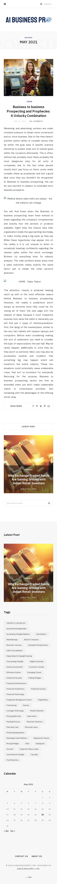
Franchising (11, 705)
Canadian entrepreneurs (38, 645)
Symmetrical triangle (15, 754)
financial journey (38, 689)
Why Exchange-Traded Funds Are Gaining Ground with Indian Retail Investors (28, 479)
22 (42, 814)
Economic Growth (36, 667)
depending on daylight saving (19, 656)
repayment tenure (41, 738)
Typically (34, 754)
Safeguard (40, 743)
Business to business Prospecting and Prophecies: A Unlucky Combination (28, 111)
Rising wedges (13, 743)
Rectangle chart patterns (17, 738)
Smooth (10, 749)
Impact (26, 705)
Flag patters (43, 700)
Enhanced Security (14, 678)
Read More (16, 406)
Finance (29, 470)
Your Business (13, 760)
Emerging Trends (34, 672)
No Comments (36, 121)
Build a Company (31, 639)
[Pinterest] (44, 406)
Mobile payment (36, 711)
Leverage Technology (15, 711)
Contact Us (21, 856)
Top (29, 877)
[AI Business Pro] (28, 19)
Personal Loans (31, 727)
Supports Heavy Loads (29, 749)
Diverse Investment (15, 667)
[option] (28, 464)
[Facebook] (37, 406)
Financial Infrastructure (16, 683)
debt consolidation (14, 650)
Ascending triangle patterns (18, 634)
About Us (37, 856)
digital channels (36, 661)
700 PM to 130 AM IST (16, 623)
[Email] (49, 406)
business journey (14, 645)
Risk (27, 743)
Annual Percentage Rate (16, 628)
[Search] (41, 4)
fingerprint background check (19, 700)
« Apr (6, 831)
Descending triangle (15, 661)
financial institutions (15, 689)
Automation (41, 634)
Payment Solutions (35, 721)
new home (32, 716)
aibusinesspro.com (28, 869)
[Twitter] (41, 406)
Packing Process (13, 721)
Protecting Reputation (15, 732)
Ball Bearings (12, 639)
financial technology (15, 694)
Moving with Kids (14, 716)
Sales (29, 101)
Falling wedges (34, 678)
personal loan (12, 727)
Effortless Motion (14, 672)
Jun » (12, 831)
